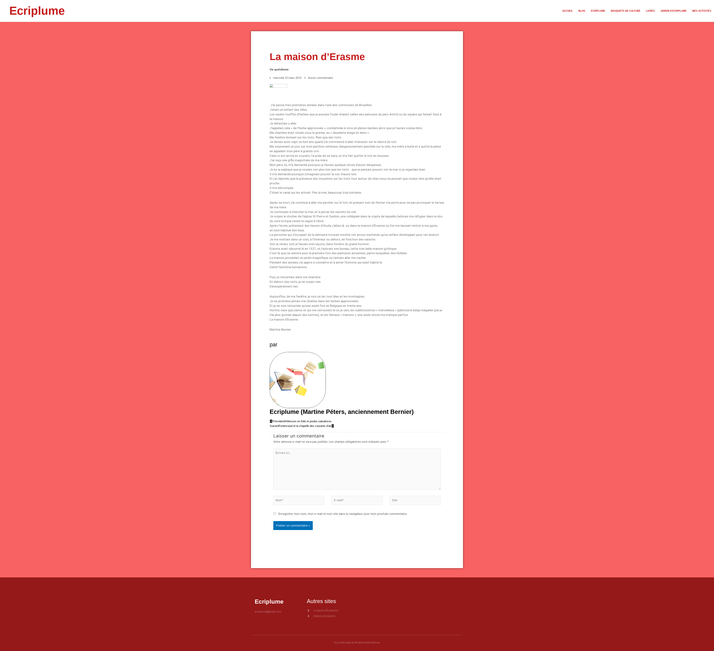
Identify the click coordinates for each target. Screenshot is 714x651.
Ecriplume (37, 10)
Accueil (567, 10)
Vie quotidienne (279, 69)
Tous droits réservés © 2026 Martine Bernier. (357, 642)
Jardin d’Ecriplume (673, 10)
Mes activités (701, 10)
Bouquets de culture (625, 10)
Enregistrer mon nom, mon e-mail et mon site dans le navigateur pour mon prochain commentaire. (342, 514)
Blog (581, 10)
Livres (650, 10)
